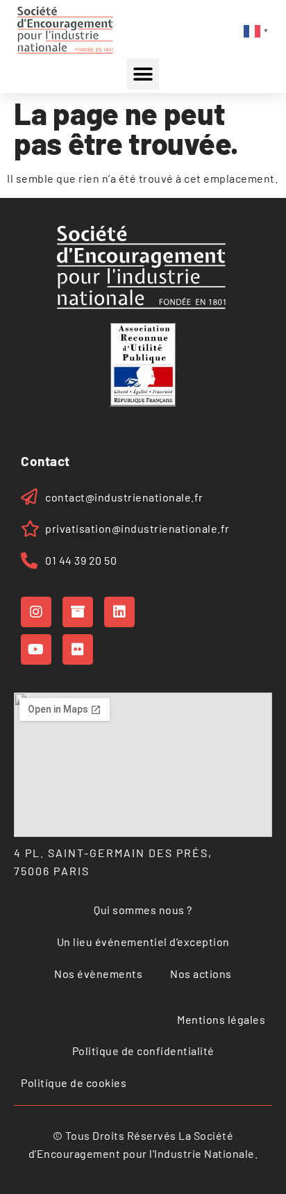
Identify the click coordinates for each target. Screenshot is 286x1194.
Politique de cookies (73, 1082)
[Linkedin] (119, 612)
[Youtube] (36, 649)
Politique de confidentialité (143, 1050)
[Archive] (77, 612)
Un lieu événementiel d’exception (143, 941)
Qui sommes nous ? (143, 909)
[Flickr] (77, 649)
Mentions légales (221, 1019)
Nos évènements (98, 973)
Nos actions (201, 973)
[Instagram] (36, 612)
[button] (143, 74)
